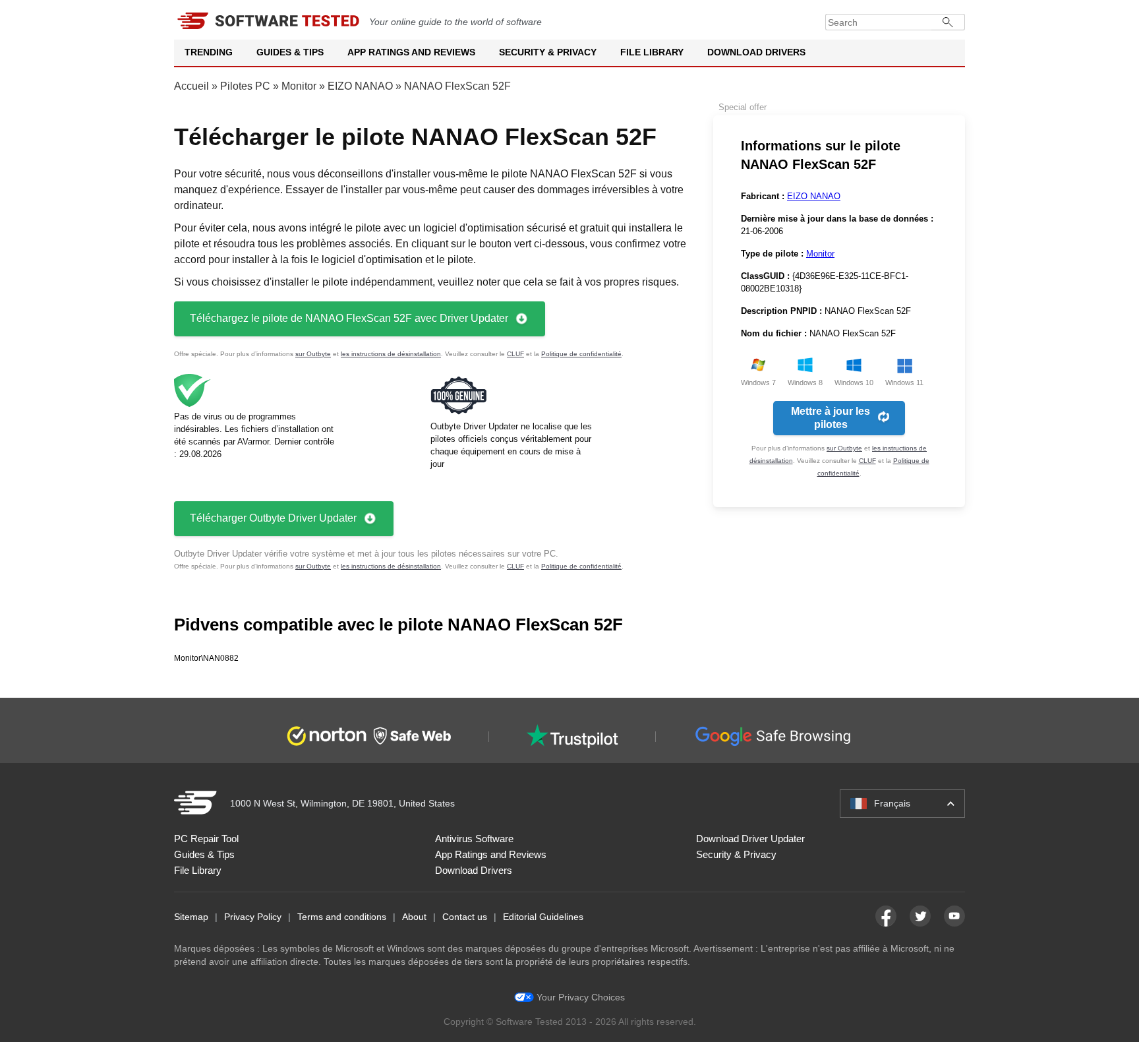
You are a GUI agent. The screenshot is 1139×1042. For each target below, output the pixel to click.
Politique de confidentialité (581, 353)
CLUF (515, 353)
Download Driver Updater (750, 838)
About (414, 916)
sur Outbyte (313, 353)
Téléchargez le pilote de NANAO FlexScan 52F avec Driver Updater (349, 318)
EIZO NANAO (360, 86)
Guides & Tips (290, 52)
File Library (652, 52)
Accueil (191, 86)
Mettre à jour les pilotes (830, 418)
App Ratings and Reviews (411, 52)
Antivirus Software (474, 838)
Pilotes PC (245, 86)
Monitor (298, 86)
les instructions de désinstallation (391, 353)
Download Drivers (756, 52)
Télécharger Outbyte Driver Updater (273, 518)
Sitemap (191, 916)
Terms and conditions (341, 916)
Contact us (464, 916)
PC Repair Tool (206, 838)
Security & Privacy (548, 52)
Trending (209, 52)
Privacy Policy (252, 916)
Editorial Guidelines (543, 916)
